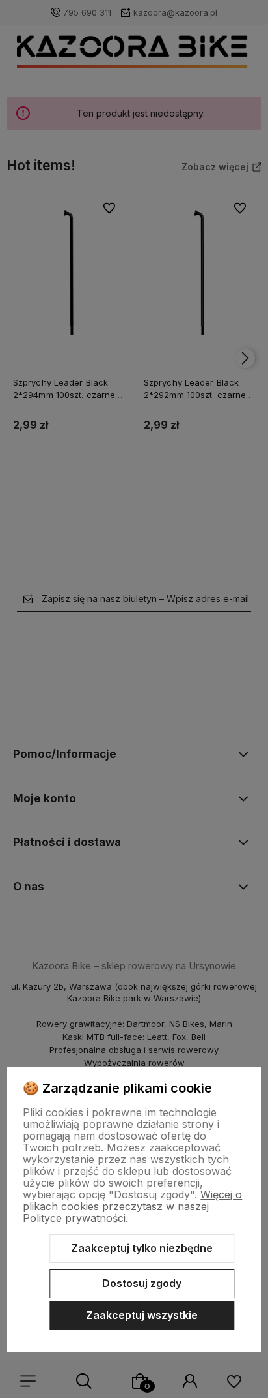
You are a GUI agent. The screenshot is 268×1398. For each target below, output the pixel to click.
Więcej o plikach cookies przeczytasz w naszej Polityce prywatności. (132, 1206)
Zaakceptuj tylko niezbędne (142, 1247)
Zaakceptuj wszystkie (142, 1315)
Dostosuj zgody (141, 1283)
